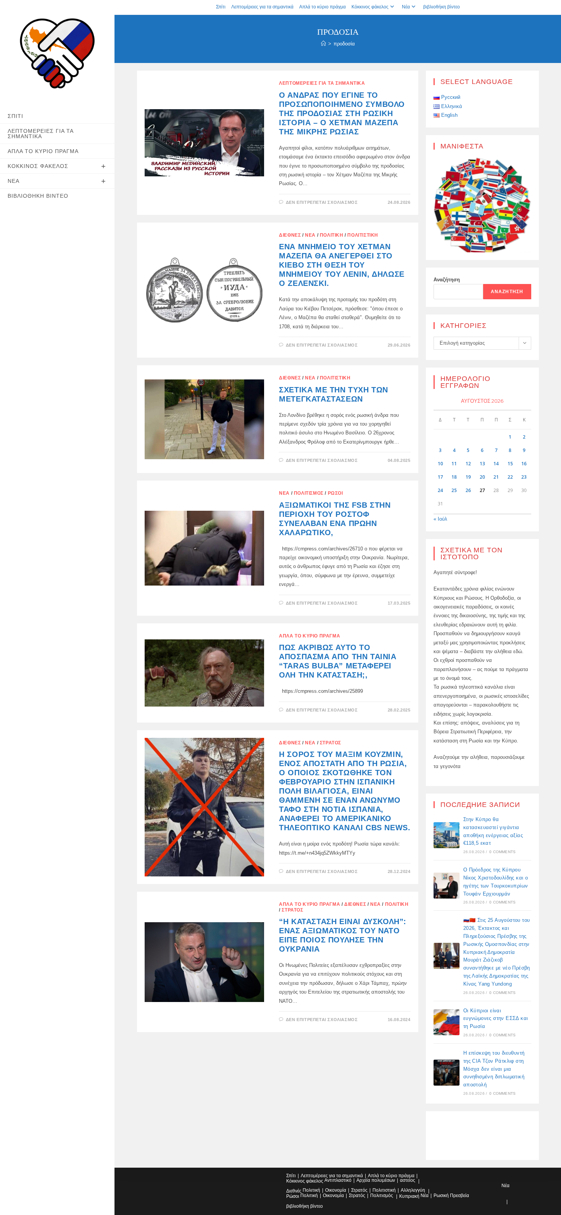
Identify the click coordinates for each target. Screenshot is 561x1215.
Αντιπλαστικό (337, 1180)
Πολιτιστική (362, 235)
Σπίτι (221, 7)
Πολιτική (331, 235)
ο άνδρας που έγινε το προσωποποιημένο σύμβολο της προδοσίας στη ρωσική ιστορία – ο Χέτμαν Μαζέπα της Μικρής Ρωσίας (342, 113)
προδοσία (344, 44)
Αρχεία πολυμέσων (375, 1180)
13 (482, 463)
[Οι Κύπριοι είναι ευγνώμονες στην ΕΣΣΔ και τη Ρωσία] (446, 1022)
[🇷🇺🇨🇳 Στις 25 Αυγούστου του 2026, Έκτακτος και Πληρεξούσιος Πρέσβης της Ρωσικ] (446, 956)
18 (454, 477)
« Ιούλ (440, 519)
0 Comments (502, 852)
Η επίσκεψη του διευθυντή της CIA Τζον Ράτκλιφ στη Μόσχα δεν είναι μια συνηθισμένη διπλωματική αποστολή (494, 1069)
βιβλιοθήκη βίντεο (441, 7)
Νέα (406, 7)
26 (468, 490)
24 (440, 490)
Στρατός (330, 742)
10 (440, 463)
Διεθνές (290, 235)
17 (440, 477)
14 (496, 463)
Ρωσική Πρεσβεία (451, 1195)
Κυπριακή (409, 1196)
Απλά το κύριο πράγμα (322, 7)
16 (524, 463)
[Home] (323, 44)
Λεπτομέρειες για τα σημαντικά (262, 7)
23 (524, 477)
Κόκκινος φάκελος (370, 7)
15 (510, 463)
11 (454, 463)
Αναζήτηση (447, 279)
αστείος (407, 1180)
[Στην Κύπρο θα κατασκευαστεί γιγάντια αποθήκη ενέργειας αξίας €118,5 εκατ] (446, 835)
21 (496, 477)
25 (454, 490)
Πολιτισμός (309, 493)
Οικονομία (335, 1190)
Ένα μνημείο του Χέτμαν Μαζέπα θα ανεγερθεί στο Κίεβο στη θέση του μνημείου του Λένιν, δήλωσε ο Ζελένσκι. (342, 264)
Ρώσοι (335, 493)
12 (468, 463)
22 (510, 477)
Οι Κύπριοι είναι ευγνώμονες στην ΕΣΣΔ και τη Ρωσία (495, 1018)
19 (468, 477)
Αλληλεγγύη (413, 1190)
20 (482, 477)
